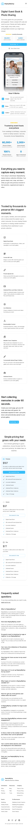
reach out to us (6, 602)
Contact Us (19, 795)
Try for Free (13, 44)
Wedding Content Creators (18, 802)
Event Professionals (17, 809)
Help (10, 790)
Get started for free (14, 515)
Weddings (3, 802)
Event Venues (15, 811)
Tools (10, 793)
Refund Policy (20, 793)
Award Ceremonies (5, 809)
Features (3, 793)
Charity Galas (4, 811)
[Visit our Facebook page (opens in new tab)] (9, 820)
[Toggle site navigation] (26, 3)
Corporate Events (5, 806)
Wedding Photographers (18, 804)
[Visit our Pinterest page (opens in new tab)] (19, 820)
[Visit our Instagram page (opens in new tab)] (12, 820)
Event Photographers (17, 806)
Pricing (2, 790)
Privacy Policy (20, 790)
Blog (10, 788)
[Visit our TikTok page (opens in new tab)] (16, 820)
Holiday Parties (4, 804)
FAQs (2, 788)
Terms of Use (20, 788)
